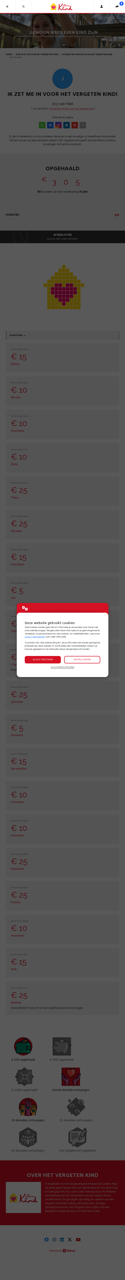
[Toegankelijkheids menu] (121, 4)
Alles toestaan (43, 659)
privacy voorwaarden (35, 637)
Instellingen (82, 659)
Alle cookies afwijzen (62, 667)
